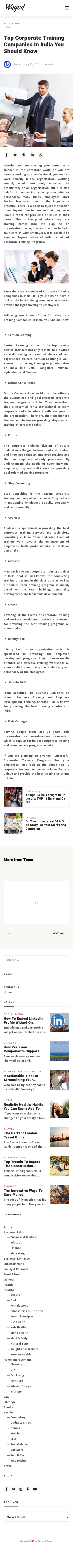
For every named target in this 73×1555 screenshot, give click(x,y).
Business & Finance (17, 1258)
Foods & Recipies (41, 886)
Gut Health (17, 1322)
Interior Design (20, 1386)
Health (9, 1100)
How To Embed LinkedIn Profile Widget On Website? (23, 1021)
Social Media (14, 1014)
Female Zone (19, 1305)
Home (8, 992)
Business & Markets (23, 1237)
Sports (8, 1407)
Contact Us (11, 987)
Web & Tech (18, 1455)
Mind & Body (18, 1338)
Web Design (18, 1460)
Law (6, 1396)
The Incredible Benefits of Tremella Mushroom (46, 895)
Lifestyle (10, 1402)
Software (16, 1449)
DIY (12, 1369)
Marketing (17, 1253)
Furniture (16, 1380)
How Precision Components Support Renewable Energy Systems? (21, 1049)
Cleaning (16, 1364)
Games (15, 1428)
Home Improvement (17, 1359)
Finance (10, 1186)
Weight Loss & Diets (24, 1349)
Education (12, 23)
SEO (13, 1439)
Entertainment (14, 1264)
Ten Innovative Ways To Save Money (23, 1193)
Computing (18, 1417)
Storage (16, 1391)
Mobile (15, 1433)
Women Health (20, 1354)
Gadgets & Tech (21, 1422)
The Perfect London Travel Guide (20, 1135)
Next (56, 933)
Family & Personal (16, 1269)
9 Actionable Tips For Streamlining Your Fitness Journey (21, 1078)
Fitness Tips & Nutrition (23, 1071)
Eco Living (17, 1375)
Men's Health (19, 1332)
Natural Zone (19, 1343)
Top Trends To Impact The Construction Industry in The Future (22, 1164)
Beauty (15, 1294)
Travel (9, 1128)
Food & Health (13, 1274)
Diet (13, 1300)
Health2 (9, 1290)
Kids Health (18, 1327)
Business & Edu (15, 1157)
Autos (8, 1227)
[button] (67, 8)
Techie (8, 1412)
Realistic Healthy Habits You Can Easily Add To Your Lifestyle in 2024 (23, 1107)
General (10, 1042)
